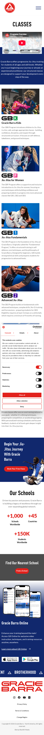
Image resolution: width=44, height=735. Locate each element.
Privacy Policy (22, 704)
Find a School (22, 571)
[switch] (39, 373)
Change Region (22, 717)
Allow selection (22, 401)
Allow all (22, 395)
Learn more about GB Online (14, 649)
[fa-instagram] (14, 697)
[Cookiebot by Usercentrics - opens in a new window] (33, 327)
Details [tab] (22, 333)
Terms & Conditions (22, 711)
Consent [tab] (8, 333)
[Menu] (39, 8)
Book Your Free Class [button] (16, 469)
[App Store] (10, 659)
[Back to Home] (10, 7)
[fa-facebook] (19, 697)
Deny (22, 406)
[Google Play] (30, 659)
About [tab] (36, 333)
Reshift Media (24, 730)
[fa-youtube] (24, 697)
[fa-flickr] (29, 697)
